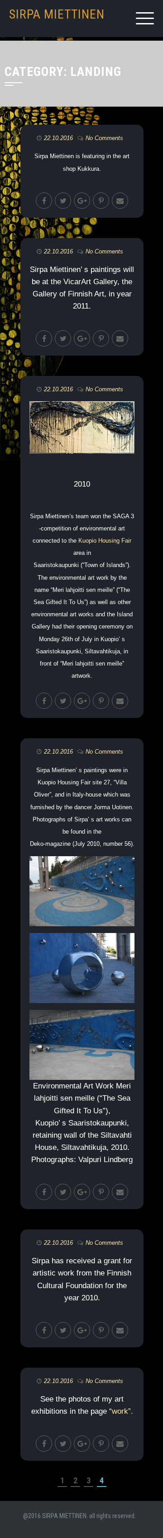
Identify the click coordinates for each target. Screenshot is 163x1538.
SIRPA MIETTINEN (57, 14)
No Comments (104, 138)
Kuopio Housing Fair (104, 540)
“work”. (121, 1411)
